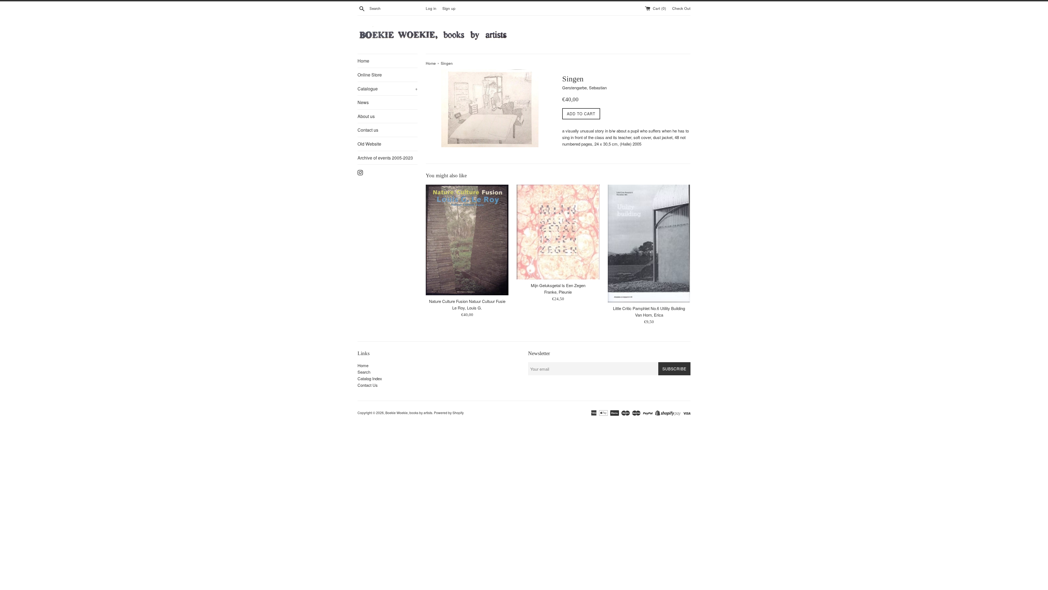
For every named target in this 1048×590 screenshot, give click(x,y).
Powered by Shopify (449, 412)
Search (364, 372)
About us (366, 116)
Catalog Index (370, 378)
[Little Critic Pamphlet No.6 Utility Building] (649, 243)
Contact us (368, 130)
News (363, 102)
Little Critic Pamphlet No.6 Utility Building (649, 308)
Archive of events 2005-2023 (385, 158)
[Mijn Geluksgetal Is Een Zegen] (558, 232)
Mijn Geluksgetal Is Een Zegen (558, 285)
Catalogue (388, 88)
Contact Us (368, 385)
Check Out (681, 8)
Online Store (370, 75)
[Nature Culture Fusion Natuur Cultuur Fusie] (467, 240)
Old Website (369, 144)
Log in (431, 8)
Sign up (448, 8)
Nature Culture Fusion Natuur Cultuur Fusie (467, 301)
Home (363, 61)
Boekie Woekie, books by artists (408, 412)
